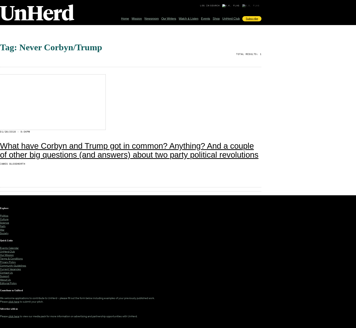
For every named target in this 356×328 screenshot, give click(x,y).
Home (125, 18)
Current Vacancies (10, 269)
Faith (3, 226)
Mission (137, 18)
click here (13, 301)
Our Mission (7, 255)
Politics (4, 215)
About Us (5, 279)
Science (4, 222)
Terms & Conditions (11, 258)
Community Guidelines (13, 265)
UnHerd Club (231, 18)
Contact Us (6, 272)
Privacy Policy (8, 262)
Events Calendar (9, 248)
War (2, 229)
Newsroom (151, 18)
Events (205, 18)
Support (4, 276)
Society (4, 233)
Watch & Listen (188, 18)
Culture (4, 219)
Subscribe (252, 18)
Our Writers (168, 18)
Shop (216, 18)
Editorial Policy (8, 283)
